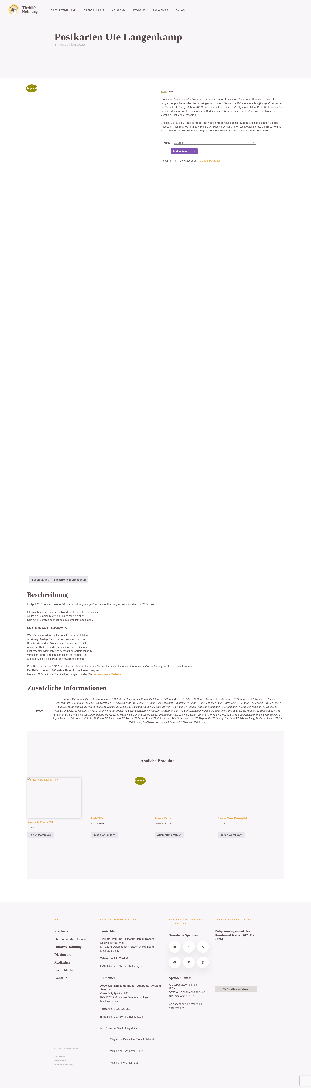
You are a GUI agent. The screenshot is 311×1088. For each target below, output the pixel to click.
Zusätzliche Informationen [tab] (70, 579)
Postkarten (215, 160)
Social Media (160, 9)
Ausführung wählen (169, 835)
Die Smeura (118, 9)
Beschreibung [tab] (40, 579)
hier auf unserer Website (107, 674)
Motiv (167, 142)
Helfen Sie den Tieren (63, 9)
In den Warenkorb (184, 151)
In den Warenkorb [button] (41, 835)
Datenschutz (60, 1060)
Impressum (59, 1056)
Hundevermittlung (93, 9)
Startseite (61, 931)
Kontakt (180, 9)
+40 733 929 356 (120, 1009)
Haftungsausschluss (64, 1064)
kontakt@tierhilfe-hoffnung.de (126, 966)
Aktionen (203, 160)
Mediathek (139, 9)
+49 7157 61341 (120, 958)
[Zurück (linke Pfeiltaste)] (5, 544)
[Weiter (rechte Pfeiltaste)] (305, 544)
